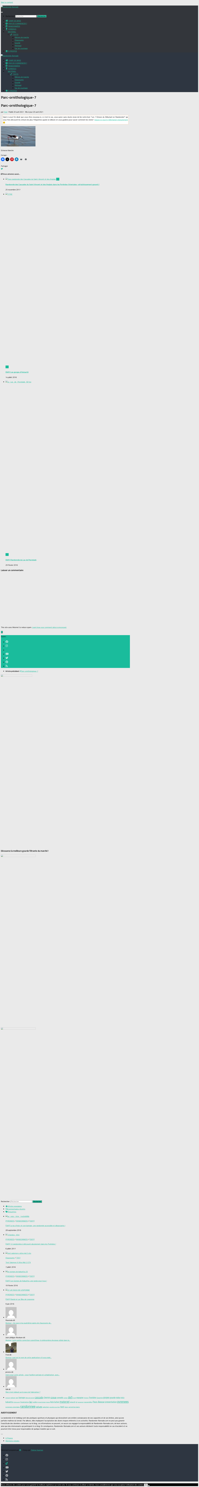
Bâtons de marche (22, 37)
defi (70, 1397)
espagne (79, 1397)
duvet (74, 1398)
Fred (5, 112)
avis (17, 1397)
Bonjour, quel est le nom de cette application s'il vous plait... (28, 1357)
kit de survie (16, 1402)
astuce (12, 1397)
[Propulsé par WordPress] (20, 1450)
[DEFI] (31, 1221)
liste (52, 1401)
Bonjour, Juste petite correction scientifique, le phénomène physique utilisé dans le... (38, 1340)
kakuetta (9, 1401)
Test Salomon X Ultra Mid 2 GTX (18, 1262)
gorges (106, 1397)
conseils (60, 1397)
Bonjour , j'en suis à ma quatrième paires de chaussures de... (28, 1323)
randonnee (27, 1406)
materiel (64, 1402)
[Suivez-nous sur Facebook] (7, 642)
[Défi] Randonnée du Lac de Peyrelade (21, 559)
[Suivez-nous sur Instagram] (7, 646)
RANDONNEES (22, 1221)
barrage (22, 1397)
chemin (47, 1397)
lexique (48, 1402)
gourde (113, 1397)
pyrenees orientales (13, 1407)
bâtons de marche (29, 1398)
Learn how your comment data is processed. (49, 627)
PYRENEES (10, 1221)
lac (30, 1402)
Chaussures (19, 40)
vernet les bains (74, 1407)
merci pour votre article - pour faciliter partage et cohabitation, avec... (33, 1374)
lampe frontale (42, 1402)
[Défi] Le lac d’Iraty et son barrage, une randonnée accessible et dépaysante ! (35, 1225)
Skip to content (7, 2)
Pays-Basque (99, 1401)
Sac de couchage (21, 48)
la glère (35, 1402)
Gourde (17, 42)
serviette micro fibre (55, 1407)
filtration (86, 1398)
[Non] (149, 1485)
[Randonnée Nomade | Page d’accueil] (9, 7)
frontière (92, 1397)
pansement (81, 1402)
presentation (111, 1401)
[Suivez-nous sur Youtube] (7, 654)
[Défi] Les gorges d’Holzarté (17, 372)
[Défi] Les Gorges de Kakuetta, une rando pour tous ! (26, 1280)
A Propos (9, 1438)
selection (46, 1407)
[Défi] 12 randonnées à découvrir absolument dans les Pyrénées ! (31, 1244)
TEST (18, 1257)
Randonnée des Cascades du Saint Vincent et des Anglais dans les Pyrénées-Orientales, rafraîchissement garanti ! (52, 184)
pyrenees (123, 1401)
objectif (72, 1402)
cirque (53, 1397)
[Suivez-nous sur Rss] (7, 666)
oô (76, 1402)
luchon (56, 1401)
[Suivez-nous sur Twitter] (7, 658)
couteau (66, 1398)
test (62, 1406)
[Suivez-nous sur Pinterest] (7, 662)
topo (66, 1407)
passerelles (88, 1402)
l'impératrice (24, 1402)
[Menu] (2, 12)
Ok (146, 1485)
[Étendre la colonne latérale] (2, 632)
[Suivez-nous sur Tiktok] (7, 650)
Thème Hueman (37, 1450)
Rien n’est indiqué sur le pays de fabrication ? (23, 1392)
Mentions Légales (12, 1440)
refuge (39, 1406)
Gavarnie (100, 1397)
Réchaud (18, 45)
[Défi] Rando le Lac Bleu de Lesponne (20, 1299)
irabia (118, 1397)
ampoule (8, 1398)
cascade (39, 1397)
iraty (122, 1397)
